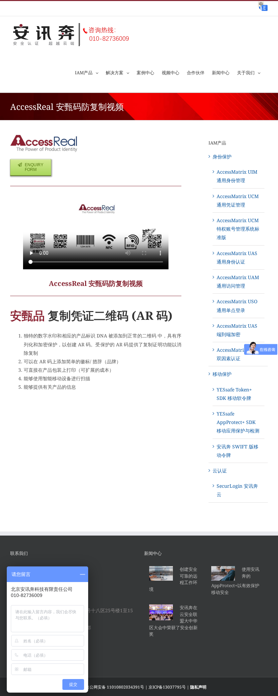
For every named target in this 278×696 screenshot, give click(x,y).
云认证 (220, 470)
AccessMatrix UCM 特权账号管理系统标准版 (238, 228)
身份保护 (222, 156)
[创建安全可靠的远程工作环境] (161, 573)
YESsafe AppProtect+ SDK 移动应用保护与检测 (238, 422)
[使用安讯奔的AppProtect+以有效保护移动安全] (223, 573)
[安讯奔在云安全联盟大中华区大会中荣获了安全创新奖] (161, 612)
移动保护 (222, 374)
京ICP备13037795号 (167, 687)
